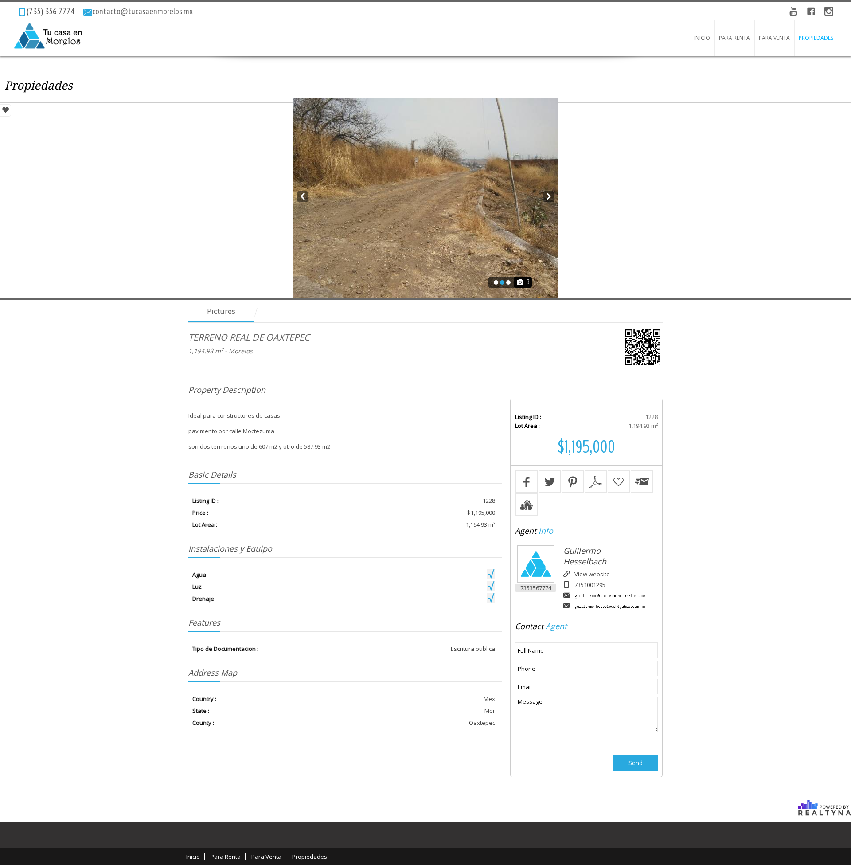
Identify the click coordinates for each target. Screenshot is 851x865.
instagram (828, 11)
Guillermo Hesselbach (584, 556)
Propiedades (816, 38)
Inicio (702, 38)
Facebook (811, 11)
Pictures (221, 311)
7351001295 (589, 585)
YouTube (793, 11)
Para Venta (774, 38)
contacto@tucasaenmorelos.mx (142, 11)
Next (548, 195)
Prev (302, 195)
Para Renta (734, 38)
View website (592, 574)
